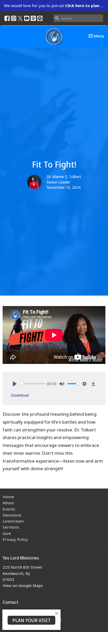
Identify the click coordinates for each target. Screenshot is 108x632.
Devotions (12, 515)
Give (7, 533)
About (8, 502)
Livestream (13, 521)
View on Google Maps (23, 585)
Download (20, 395)
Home (8, 496)
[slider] (33, 383)
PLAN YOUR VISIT (31, 620)
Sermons (11, 527)
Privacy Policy (15, 539)
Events (9, 509)
